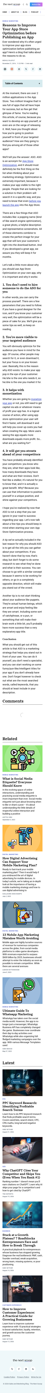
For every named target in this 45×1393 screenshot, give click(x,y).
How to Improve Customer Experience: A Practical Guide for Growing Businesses (18, 1314)
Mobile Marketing (10, 21)
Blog (25, 12)
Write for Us (36, 1377)
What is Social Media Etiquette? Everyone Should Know (17, 782)
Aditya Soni (7, 817)
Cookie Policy (9, 1377)
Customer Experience (12, 1305)
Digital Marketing (10, 854)
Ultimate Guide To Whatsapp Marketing (17, 1012)
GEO (4, 1166)
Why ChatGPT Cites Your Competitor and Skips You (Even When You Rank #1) (21, 1173)
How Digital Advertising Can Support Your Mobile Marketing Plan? (19, 861)
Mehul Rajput (8, 60)
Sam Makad (7, 1049)
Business (6, 1231)
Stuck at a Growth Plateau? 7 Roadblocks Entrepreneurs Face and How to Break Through (20, 1240)
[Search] (27, 4)
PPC (4, 1099)
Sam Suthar (7, 1129)
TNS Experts (7, 1194)
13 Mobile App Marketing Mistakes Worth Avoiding (20, 936)
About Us (15, 12)
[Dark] (24, 4)
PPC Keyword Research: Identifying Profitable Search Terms (19, 1106)
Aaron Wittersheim (11, 970)
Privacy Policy (23, 1377)
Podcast (34, 12)
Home (4, 12)
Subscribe (36, 4)
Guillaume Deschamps (12, 894)
